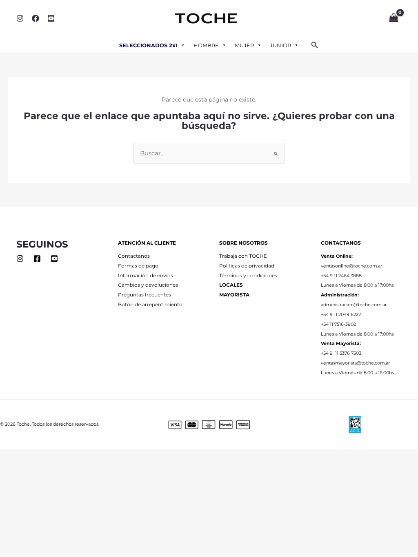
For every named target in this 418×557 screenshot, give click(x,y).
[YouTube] (51, 18)
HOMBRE (206, 45)
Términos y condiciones (248, 275)
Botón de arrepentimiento (150, 304)
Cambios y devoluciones (148, 285)
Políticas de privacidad (246, 266)
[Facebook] (35, 18)
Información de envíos (145, 275)
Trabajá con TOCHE (243, 256)
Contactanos (134, 256)
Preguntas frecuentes (144, 295)
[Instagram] (20, 18)
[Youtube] (54, 258)
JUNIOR (280, 45)
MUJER (244, 45)
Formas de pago (138, 266)
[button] (314, 45)
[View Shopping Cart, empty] (393, 18)
